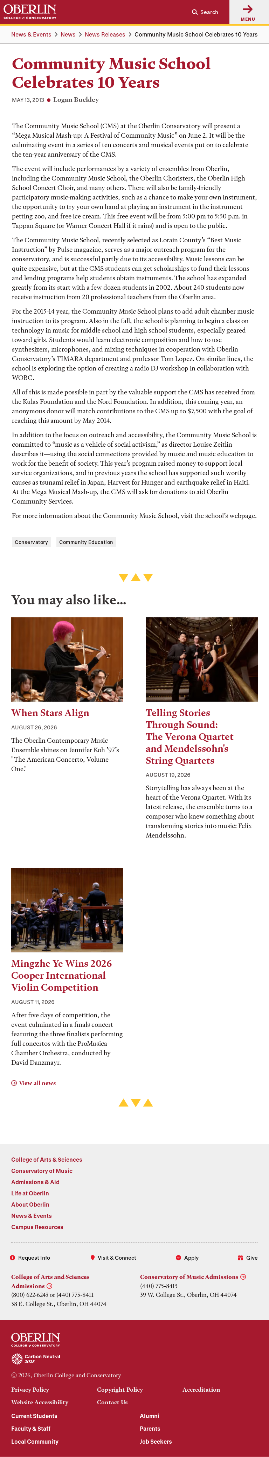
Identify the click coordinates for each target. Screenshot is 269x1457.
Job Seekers (156, 1441)
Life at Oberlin (30, 1193)
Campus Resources (37, 1226)
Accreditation (201, 1389)
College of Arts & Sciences (46, 1159)
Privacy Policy (30, 1389)
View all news (37, 1083)
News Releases (105, 34)
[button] (202, 12)
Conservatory (31, 542)
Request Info (34, 1257)
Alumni (149, 1415)
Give (252, 1257)
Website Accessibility (39, 1402)
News (68, 34)
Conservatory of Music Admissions (189, 1276)
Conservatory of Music (42, 1170)
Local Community (34, 1441)
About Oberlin (30, 1204)
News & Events (31, 34)
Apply (191, 1257)
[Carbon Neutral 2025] (134, 1359)
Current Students (34, 1415)
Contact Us (112, 1402)
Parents (150, 1428)
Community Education (86, 542)
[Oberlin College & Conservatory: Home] (30, 12)
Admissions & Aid (35, 1182)
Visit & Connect (117, 1257)
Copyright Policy (120, 1389)
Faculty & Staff (30, 1428)
